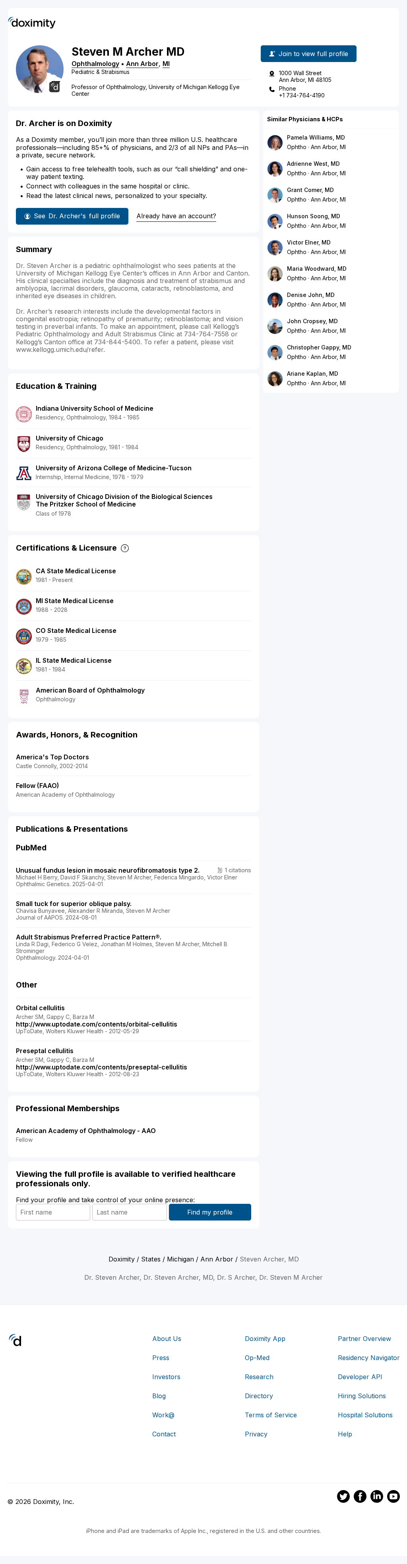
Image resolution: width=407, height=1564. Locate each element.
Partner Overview (364, 1339)
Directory (259, 1396)
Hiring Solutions (362, 1396)
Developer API (360, 1377)
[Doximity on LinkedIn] (376, 1497)
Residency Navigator (369, 1358)
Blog (159, 1396)
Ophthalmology (95, 64)
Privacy (256, 1434)
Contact (164, 1434)
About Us (166, 1339)
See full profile (77, 216)
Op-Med (257, 1358)
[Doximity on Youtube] (393, 1497)
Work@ (163, 1415)
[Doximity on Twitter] (343, 1497)
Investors (166, 1377)
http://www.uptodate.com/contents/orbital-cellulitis (96, 1024)
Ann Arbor (142, 64)
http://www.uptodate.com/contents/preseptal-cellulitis (101, 1067)
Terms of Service (271, 1415)
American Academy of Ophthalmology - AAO (86, 1131)
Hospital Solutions (365, 1415)
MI (166, 64)
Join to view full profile (313, 54)
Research (259, 1377)
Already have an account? (176, 216)
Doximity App (265, 1339)
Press (160, 1358)
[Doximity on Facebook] (360, 1497)
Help (345, 1434)
